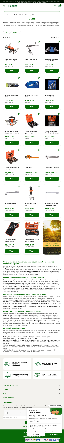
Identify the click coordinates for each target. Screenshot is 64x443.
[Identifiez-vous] (55, 5)
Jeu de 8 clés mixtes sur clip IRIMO (51, 60)
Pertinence (55, 37)
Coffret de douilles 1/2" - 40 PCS (12, 168)
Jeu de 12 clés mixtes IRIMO (31, 96)
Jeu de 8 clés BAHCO (11, 203)
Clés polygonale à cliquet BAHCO (10, 240)
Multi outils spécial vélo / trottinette (11, 60)
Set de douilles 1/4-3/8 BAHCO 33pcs (32, 240)
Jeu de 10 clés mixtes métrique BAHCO (51, 204)
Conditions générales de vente (32, 436)
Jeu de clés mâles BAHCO (30, 204)
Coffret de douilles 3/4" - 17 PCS (31, 132)
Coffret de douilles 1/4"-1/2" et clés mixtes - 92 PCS (52, 132)
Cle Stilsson (28, 167)
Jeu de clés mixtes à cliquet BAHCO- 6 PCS (12, 132)
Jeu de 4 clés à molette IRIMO (49, 96)
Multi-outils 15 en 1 (31, 59)
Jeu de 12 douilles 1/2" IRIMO (12, 96)
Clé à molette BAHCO (52, 167)
